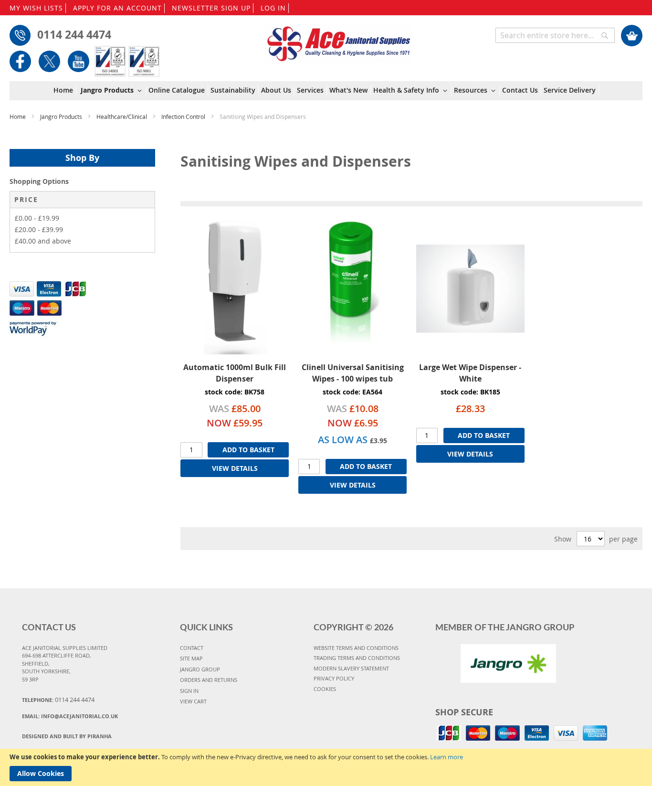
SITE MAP (191, 658)
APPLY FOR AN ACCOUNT (117, 7)
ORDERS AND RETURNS (208, 679)
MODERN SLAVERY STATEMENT (351, 668)
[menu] (326, 91)
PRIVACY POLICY (334, 678)
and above (43, 240)
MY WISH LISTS (36, 7)
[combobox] (555, 35)
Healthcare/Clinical (122, 116)
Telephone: (58, 699)
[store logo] (338, 39)
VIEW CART (193, 701)
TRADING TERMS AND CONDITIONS (357, 657)
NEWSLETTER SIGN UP (211, 7)
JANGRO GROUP (200, 669)
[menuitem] (64, 90)
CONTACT (191, 647)
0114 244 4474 (74, 34)
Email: (70, 716)
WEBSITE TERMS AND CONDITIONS (356, 647)
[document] (326, 767)
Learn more (446, 757)
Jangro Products (62, 116)
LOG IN (273, 7)
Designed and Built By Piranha (67, 736)
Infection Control (184, 116)
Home (18, 116)
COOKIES (325, 688)
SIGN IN (189, 690)
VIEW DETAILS (235, 468)
